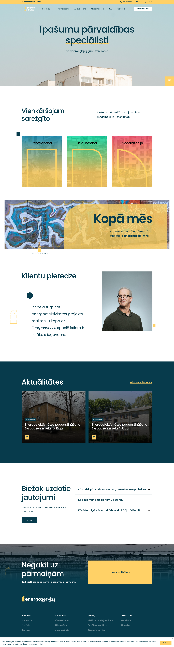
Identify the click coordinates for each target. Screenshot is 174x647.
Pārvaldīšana (42, 143)
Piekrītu (166, 643)
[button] (27, 437)
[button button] (94, 437)
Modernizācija (132, 143)
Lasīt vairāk (39, 644)
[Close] (172, 638)
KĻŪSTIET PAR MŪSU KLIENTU (31, 2)
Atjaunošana (87, 143)
